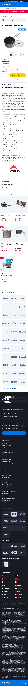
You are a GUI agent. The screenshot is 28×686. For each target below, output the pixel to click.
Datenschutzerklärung (7, 459)
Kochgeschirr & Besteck (8, 16)
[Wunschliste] (18, 4)
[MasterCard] (14, 514)
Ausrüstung (12, 14)
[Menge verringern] (3, 75)
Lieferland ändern (5, 618)
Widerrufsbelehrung (6, 457)
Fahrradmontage (6, 500)
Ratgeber (4, 502)
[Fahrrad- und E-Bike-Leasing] (6, 535)
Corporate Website (6, 445)
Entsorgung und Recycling (8, 463)
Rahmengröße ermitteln (7, 486)
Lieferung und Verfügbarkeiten (9, 491)
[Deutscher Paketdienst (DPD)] (14, 546)
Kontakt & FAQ (5, 473)
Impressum (4, 443)
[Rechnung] (6, 514)
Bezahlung (4, 482)
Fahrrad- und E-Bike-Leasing (8, 498)
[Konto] (22, 4)
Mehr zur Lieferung (12, 644)
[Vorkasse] (14, 528)
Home (3, 14)
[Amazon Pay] (6, 528)
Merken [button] (13, 79)
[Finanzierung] (22, 528)
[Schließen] (24, 19)
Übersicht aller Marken (9, 388)
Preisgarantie (5, 493)
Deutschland (4, 71)
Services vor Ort (5, 450)
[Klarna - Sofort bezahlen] (22, 521)
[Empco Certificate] (6, 564)
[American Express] (6, 521)
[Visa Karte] (22, 514)
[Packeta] (22, 553)
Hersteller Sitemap (6, 489)
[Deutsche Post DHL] (6, 546)
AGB (3, 454)
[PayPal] (14, 521)
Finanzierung (5, 495)
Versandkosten (5, 479)
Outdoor (7, 14)
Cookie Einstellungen (6, 461)
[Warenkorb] (25, 4)
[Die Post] (22, 546)
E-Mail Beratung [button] (22, 79)
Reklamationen (5, 477)
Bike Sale (6, 11)
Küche (17, 14)
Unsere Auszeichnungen (7, 452)
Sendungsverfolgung (7, 484)
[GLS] (6, 553)
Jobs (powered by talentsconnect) (10, 447)
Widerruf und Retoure (7, 475)
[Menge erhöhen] (7, 75)
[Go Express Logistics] (14, 553)
